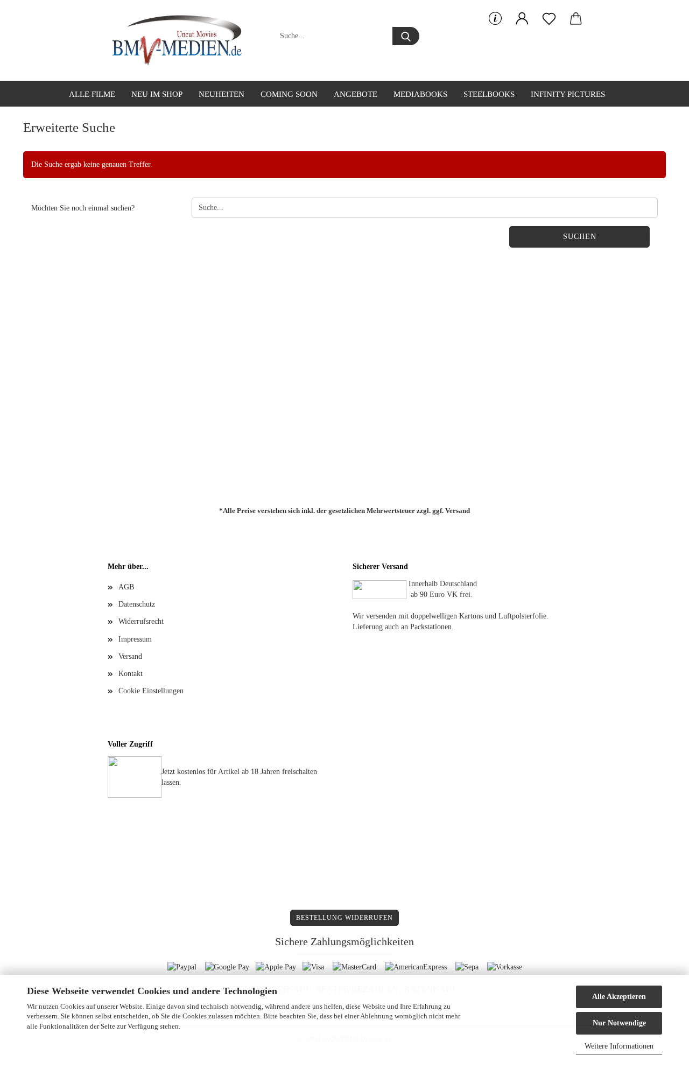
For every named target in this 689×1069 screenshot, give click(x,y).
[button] (522, 19)
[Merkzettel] (549, 19)
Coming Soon (289, 94)
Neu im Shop (156, 94)
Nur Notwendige (619, 1023)
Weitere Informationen (619, 1046)
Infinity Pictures (568, 94)
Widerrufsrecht (141, 621)
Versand (457, 511)
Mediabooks (420, 94)
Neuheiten (221, 94)
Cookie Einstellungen (151, 691)
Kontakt (130, 674)
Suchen (579, 237)
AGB (126, 587)
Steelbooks (489, 94)
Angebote (355, 94)
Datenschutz (136, 604)
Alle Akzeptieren (619, 997)
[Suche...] (405, 36)
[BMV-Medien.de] (181, 40)
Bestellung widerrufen (344, 918)
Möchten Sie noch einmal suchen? (83, 208)
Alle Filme (92, 94)
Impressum (135, 639)
